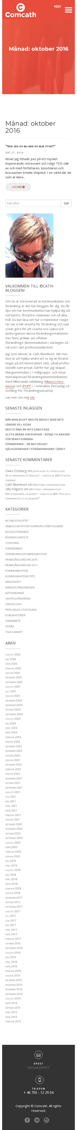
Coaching (12, 543)
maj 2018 (10, 875)
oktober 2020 (12, 833)
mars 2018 (11, 884)
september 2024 (13, 714)
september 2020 (13, 838)
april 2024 (11, 728)
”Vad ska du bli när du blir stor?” (30, 146)
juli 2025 (10, 691)
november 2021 (13, 778)
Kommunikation (16, 571)
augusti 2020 (12, 842)
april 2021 (11, 806)
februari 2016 (13, 971)
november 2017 (13, 897)
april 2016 (11, 962)
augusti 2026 (12, 654)
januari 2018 (12, 893)
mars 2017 (11, 934)
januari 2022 (12, 774)
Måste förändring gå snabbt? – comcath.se (28, 494)
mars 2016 (11, 966)
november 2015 (13, 985)
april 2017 (11, 930)
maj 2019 (10, 861)
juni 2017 (10, 920)
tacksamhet (14, 632)
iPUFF (26, 386)
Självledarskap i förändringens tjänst (35, 449)
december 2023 (13, 746)
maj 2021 (10, 801)
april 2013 (11, 1012)
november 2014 (13, 989)
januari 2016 (12, 975)
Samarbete (13, 621)
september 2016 (13, 948)
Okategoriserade (18, 598)
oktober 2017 (12, 902)
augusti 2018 (12, 870)
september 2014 (13, 994)
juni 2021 (10, 796)
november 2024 (13, 705)
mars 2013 (11, 1017)
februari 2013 (13, 1021)
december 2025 (13, 677)
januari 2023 (12, 760)
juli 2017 (10, 916)
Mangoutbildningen (20, 587)
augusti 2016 (12, 952)
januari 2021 (12, 819)
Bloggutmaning (17, 532)
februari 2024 (13, 737)
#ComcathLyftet (17, 521)
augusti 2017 (12, 911)
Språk (9, 626)
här (32, 397)
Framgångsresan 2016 (21, 559)
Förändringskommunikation (26, 554)
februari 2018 (13, 888)
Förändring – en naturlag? (26, 444)
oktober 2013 (12, 1007)
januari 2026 (12, 673)
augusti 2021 (12, 792)
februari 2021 (13, 815)
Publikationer (15, 615)
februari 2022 (13, 769)
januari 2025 (12, 696)
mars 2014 (11, 1003)
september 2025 (13, 682)
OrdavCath (13, 604)
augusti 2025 (12, 686)
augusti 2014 (12, 998)
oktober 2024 (12, 709)
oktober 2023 (12, 755)
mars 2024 (11, 732)
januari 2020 (12, 856)
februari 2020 (13, 851)
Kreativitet (13, 582)
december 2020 (13, 824)
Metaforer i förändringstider (49, 485)
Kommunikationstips (20, 576)
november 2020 (13, 829)
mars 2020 (11, 847)
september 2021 (13, 787)
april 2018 (11, 879)
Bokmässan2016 (16, 537)
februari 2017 (13, 939)
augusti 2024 (12, 719)
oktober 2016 (12, 943)
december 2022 (13, 764)
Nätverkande (14, 593)
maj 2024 (10, 723)
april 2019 (11, 865)
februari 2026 (13, 668)
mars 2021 (11, 810)
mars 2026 (11, 663)
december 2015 (13, 980)
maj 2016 (10, 957)
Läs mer (17, 187)
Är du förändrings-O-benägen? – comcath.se (29, 475)
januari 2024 (12, 741)
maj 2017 (10, 925)
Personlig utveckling (21, 610)
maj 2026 (10, 659)
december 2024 (13, 700)
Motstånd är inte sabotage (27, 429)
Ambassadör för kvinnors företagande (34, 526)
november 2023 (13, 751)
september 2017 (13, 906)
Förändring (13, 548)
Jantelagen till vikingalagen (49, 471)
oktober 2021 (12, 783)
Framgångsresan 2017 (21, 565)
